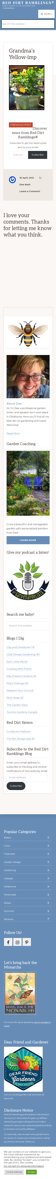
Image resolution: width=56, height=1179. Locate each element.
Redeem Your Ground (20, 690)
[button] (47, 20)
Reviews (8, 919)
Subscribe (38, 154)
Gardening (10, 870)
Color (7, 845)
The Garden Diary (17, 705)
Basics (7, 837)
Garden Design (12, 862)
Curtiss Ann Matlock (18, 731)
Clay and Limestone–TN (20, 647)
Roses (7, 902)
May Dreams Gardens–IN (21, 676)
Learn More (28, 540)
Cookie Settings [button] (14, 1172)
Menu (48, 13)
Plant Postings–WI (18, 683)
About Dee (14, 403)
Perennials (10, 894)
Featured (9, 853)
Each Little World (17, 661)
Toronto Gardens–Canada (22, 712)
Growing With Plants (19, 669)
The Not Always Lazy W (20, 738)
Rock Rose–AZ (15, 697)
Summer (9, 911)
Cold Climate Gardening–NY (23, 654)
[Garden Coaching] (28, 483)
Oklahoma (10, 886)
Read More (13, 433)
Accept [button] (31, 1172)
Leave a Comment (29, 191)
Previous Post (20, 124)
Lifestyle (8, 878)
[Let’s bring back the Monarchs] (20, 1014)
